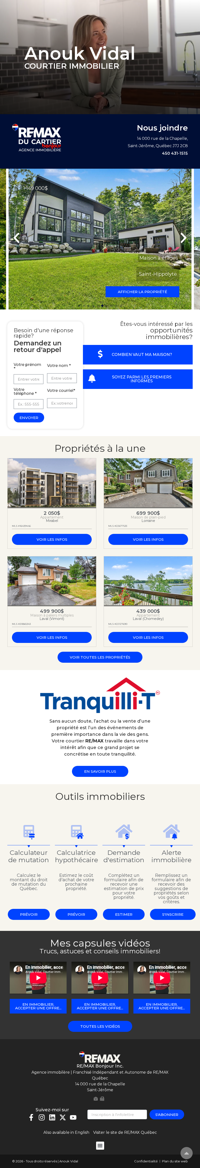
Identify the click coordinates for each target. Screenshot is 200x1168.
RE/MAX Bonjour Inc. (100, 1066)
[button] (16, 237)
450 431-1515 (175, 153)
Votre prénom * (27, 367)
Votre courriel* (61, 391)
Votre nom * (59, 366)
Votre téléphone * (25, 392)
